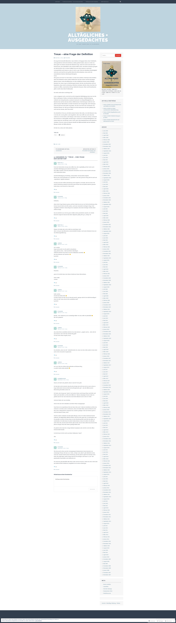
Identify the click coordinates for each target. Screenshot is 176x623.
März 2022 (105, 244)
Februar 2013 (106, 485)
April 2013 (105, 483)
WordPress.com (107, 593)
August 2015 (106, 420)
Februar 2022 (106, 246)
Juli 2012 (105, 501)
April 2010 (105, 554)
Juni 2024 (105, 184)
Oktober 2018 (106, 336)
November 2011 (107, 516)
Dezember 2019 (107, 304)
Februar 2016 (106, 407)
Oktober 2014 (106, 443)
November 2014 (107, 441)
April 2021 (105, 269)
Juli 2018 (105, 342)
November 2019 (107, 307)
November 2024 (107, 173)
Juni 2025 (105, 157)
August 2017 (106, 367)
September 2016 (107, 391)
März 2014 (105, 458)
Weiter (118, 603)
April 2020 (105, 296)
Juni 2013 (105, 478)
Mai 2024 (105, 186)
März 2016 (105, 405)
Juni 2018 (105, 345)
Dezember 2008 (107, 566)
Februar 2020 (106, 300)
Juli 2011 (105, 525)
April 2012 (105, 507)
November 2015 (107, 414)
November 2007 (107, 574)
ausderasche (62, 378)
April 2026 (105, 135)
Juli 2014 (105, 449)
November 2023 (107, 200)
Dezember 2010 (107, 541)
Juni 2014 (105, 452)
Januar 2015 (106, 436)
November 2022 (107, 226)
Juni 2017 (105, 371)
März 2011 (105, 534)
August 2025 (106, 153)
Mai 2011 (105, 530)
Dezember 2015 (107, 412)
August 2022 (106, 233)
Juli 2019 (105, 316)
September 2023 (107, 204)
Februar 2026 (106, 139)
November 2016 (107, 387)
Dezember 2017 (107, 358)
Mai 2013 (105, 481)
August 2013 (106, 474)
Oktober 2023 (106, 202)
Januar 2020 (106, 302)
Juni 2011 (105, 528)
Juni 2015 (105, 425)
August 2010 (106, 548)
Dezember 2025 (107, 144)
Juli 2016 (105, 396)
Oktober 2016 (106, 389)
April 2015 (105, 429)
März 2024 (105, 191)
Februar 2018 (106, 354)
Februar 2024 (106, 193)
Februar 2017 (106, 380)
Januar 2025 (106, 168)
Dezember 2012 (107, 490)
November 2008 (107, 568)
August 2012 (106, 499)
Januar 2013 (106, 487)
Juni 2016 (105, 398)
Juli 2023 (105, 209)
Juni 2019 (105, 318)
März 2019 (105, 325)
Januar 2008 (106, 570)
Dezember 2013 (107, 465)
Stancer (60, 196)
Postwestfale (67, 57)
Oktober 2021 (106, 255)
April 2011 (105, 532)
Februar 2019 (106, 327)
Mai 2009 (105, 563)
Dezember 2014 (107, 438)
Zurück (103, 603)
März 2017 (105, 378)
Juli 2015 (105, 423)
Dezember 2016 (107, 385)
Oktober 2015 (106, 416)
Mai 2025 (105, 159)
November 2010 (107, 543)
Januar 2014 (106, 463)
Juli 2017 (105, 369)
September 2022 (107, 231)
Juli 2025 (105, 155)
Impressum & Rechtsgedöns (92, 1)
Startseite (57, 1)
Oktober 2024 (106, 175)
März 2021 (105, 271)
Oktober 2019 (106, 309)
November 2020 (107, 280)
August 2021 (106, 260)
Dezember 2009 (107, 559)
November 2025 (107, 146)
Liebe (59, 144)
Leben (56, 144)
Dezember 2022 (107, 224)
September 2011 (107, 521)
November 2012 (107, 492)
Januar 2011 (106, 539)
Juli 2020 (105, 289)
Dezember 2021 (107, 251)
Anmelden (105, 586)
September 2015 (107, 418)
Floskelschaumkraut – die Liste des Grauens (73, 1)
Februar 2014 (106, 461)
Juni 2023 (105, 211)
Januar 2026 (106, 142)
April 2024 (105, 188)
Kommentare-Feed (107, 591)
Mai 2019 (105, 320)
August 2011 (106, 523)
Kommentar (92, 489)
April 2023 (105, 215)
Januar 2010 (106, 557)
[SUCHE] (120, 1)
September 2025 (107, 151)
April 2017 (105, 376)
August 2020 (106, 287)
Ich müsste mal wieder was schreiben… (88, 151)
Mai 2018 (105, 347)
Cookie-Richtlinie (38, 620)
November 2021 (107, 253)
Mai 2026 (105, 133)
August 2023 (106, 206)
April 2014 (105, 456)
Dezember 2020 (107, 278)
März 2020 (105, 298)
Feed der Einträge (107, 588)
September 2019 (107, 311)
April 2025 (105, 162)
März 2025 (105, 164)
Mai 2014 (105, 454)
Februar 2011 (106, 536)
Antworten (57, 192)
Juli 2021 (105, 262)
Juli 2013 (105, 476)
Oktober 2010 (106, 545)
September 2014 (107, 445)
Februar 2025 (106, 166)
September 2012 (107, 496)
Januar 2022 (106, 249)
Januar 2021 (106, 275)
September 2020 (107, 284)
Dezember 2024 (107, 171)
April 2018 (105, 349)
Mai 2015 (105, 427)
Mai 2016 (105, 400)
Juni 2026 (105, 130)
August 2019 (106, 313)
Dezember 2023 (107, 197)
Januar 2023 (106, 222)
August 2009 (106, 561)
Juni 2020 (105, 291)
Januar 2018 (106, 356)
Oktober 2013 (106, 470)
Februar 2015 (106, 434)
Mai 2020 (105, 293)
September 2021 (107, 258)
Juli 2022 (105, 235)
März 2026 (105, 137)
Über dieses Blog (104, 1)
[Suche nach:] (108, 55)
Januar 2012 (106, 512)
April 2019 (105, 322)
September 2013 (107, 472)
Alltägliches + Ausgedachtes (88, 37)
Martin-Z (60, 162)
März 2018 (105, 351)
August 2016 (106, 394)
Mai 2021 (105, 267)
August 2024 (106, 180)
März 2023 (105, 217)
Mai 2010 (105, 552)
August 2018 (106, 340)
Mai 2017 (105, 374)
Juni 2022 (105, 238)
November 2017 (107, 360)
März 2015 (105, 432)
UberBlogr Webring (111, 603)
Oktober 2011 (106, 519)
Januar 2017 (106, 383)
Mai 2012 (105, 505)
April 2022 (105, 242)
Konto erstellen (107, 584)
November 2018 (107, 333)
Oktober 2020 (106, 282)
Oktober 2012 (106, 494)
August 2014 (106, 447)
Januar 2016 (106, 409)
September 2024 (107, 177)
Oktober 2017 (106, 362)
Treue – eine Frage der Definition (73, 54)
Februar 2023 (106, 220)
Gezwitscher (63, 150)
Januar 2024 (106, 195)
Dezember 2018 (107, 331)
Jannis (60, 243)
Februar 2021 (106, 273)
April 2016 (105, 403)
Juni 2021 (105, 264)
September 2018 (107, 338)
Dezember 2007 (107, 572)
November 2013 (107, 467)
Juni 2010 (105, 550)
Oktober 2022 (106, 229)
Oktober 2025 (106, 148)
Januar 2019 (106, 329)
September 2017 (107, 365)
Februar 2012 (106, 510)
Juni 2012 (105, 503)
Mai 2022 (105, 240)
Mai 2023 (105, 213)
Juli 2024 (105, 182)
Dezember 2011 (107, 514)
